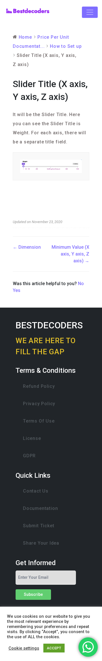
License (32, 438)
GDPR (29, 455)
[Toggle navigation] (90, 12)
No (81, 283)
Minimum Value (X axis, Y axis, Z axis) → (70, 253)
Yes (16, 290)
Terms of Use (39, 421)
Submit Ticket (38, 525)
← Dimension (27, 247)
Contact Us (35, 491)
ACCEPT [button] (54, 648)
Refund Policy (39, 386)
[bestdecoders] (27, 12)
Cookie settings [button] (23, 648)
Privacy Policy (39, 403)
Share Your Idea (41, 543)
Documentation (40, 508)
